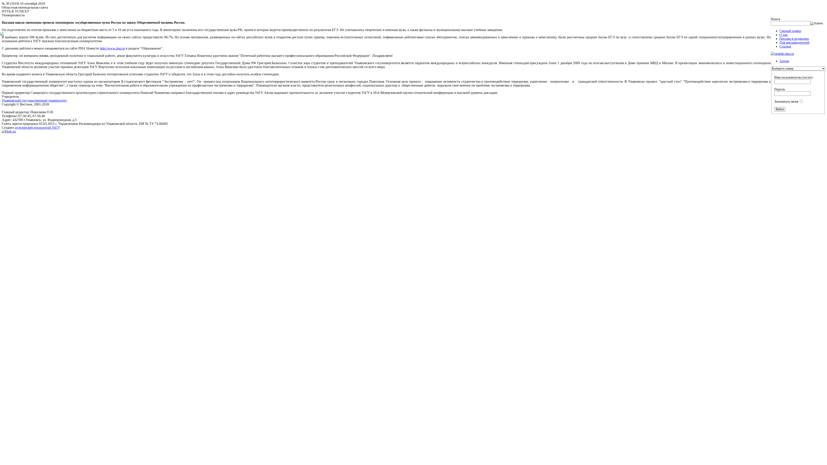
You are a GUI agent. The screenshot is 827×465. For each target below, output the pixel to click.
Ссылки (785, 46)
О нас (783, 35)
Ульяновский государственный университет (34, 100)
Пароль (779, 89)
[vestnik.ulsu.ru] (782, 54)
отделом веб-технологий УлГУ (37, 127)
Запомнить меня (786, 101)
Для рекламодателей (794, 42)
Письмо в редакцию (794, 38)
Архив (784, 61)
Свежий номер (790, 31)
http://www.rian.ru (112, 48)
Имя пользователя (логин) (793, 77)
